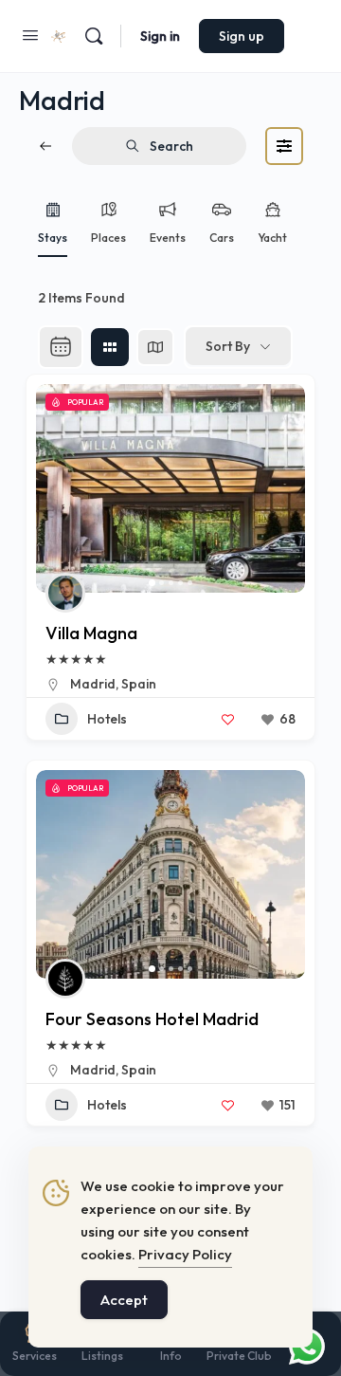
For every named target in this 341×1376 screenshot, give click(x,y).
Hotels (107, 718)
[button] (59, 488)
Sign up (241, 36)
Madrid (93, 683)
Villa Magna (91, 633)
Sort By (228, 346)
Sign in (160, 36)
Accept (124, 1300)
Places (108, 237)
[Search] (94, 36)
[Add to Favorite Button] (227, 719)
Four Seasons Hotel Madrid (152, 1019)
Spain (138, 683)
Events (168, 237)
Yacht (272, 237)
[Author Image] (65, 593)
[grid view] (110, 347)
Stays (52, 237)
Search (171, 146)
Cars (221, 237)
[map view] (155, 347)
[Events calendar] (60, 347)
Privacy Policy (185, 1254)
